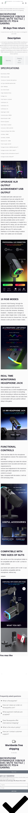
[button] (2, 674)
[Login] (23, 3)
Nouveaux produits (8, 8)
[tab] (8, 60)
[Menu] (2, 3)
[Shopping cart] (25, 3)
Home (1, 8)
